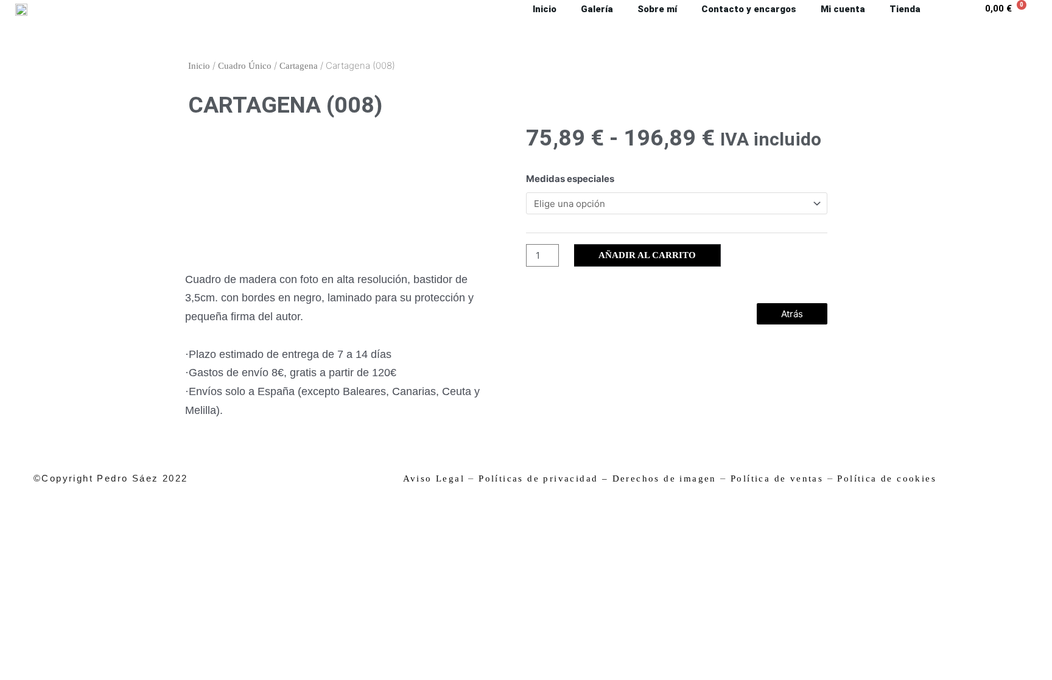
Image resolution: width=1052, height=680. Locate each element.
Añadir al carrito (647, 255)
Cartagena (298, 66)
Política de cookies (886, 478)
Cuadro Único (245, 66)
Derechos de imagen (664, 478)
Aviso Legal (434, 478)
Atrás (792, 314)
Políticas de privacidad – (543, 478)
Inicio (199, 66)
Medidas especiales (570, 178)
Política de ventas (777, 478)
